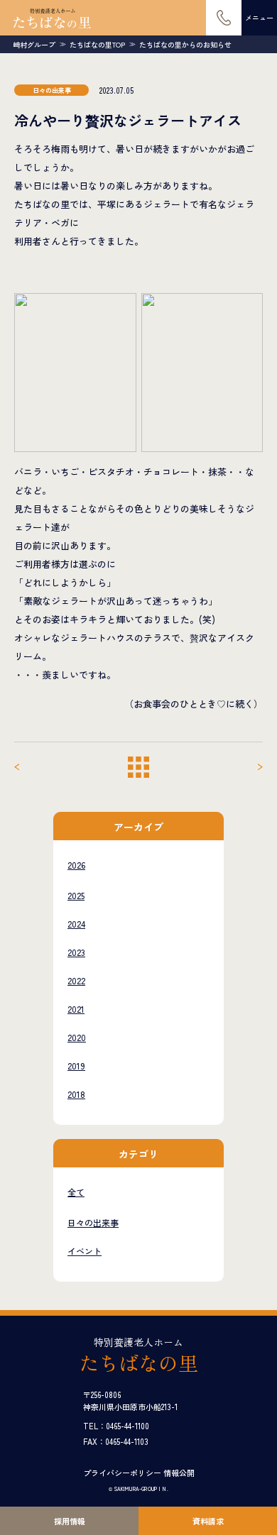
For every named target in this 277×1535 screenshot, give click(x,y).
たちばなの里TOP (97, 44)
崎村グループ (34, 44)
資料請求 (208, 1520)
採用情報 (69, 1520)
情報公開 (179, 1472)
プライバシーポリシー (122, 1472)
